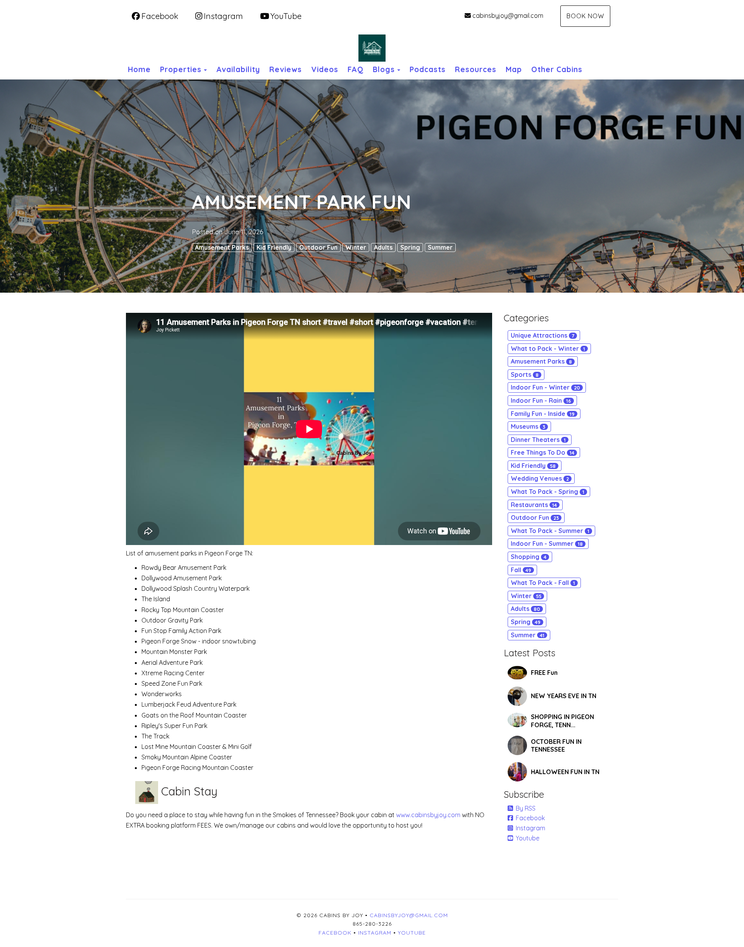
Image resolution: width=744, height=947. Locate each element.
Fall (521, 570)
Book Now (585, 16)
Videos (324, 69)
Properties (181, 69)
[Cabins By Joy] (372, 48)
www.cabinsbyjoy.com (429, 815)
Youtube (527, 838)
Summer (440, 247)
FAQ (355, 69)
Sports (525, 374)
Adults (383, 247)
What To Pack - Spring (547, 491)
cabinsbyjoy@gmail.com (507, 15)
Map (514, 69)
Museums (528, 426)
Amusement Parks (222, 247)
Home (139, 69)
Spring (410, 247)
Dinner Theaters (538, 439)
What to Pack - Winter (548, 348)
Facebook (159, 16)
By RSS (526, 808)
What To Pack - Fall (543, 582)
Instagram (223, 16)
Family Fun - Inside (543, 413)
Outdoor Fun (318, 247)
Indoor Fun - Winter (545, 387)
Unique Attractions (542, 335)
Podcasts (428, 69)
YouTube (285, 16)
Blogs (384, 69)
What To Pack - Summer (550, 531)
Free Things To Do (542, 452)
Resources (475, 69)
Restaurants (534, 505)
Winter (355, 247)
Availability (238, 69)
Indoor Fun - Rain (541, 400)
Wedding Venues (540, 478)
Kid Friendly (274, 247)
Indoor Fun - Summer (547, 543)
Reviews (285, 69)
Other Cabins (556, 69)
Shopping (528, 557)
